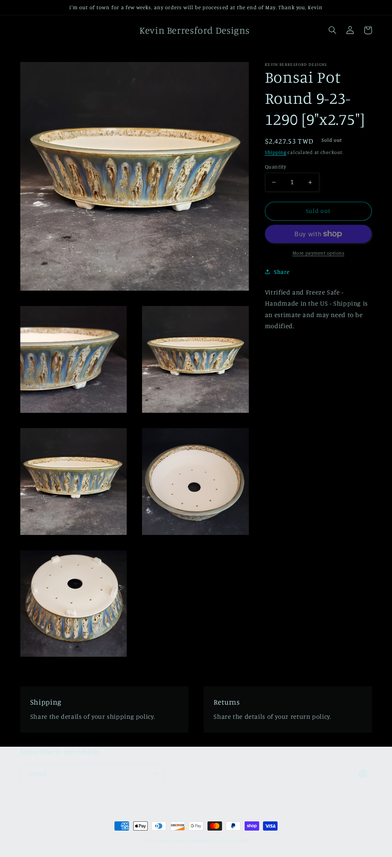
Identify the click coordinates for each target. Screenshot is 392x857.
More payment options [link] (318, 253)
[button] (332, 30)
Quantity (275, 167)
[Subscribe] (155, 773)
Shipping (275, 152)
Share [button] (281, 271)
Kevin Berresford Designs (183, 840)
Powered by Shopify (228, 840)
